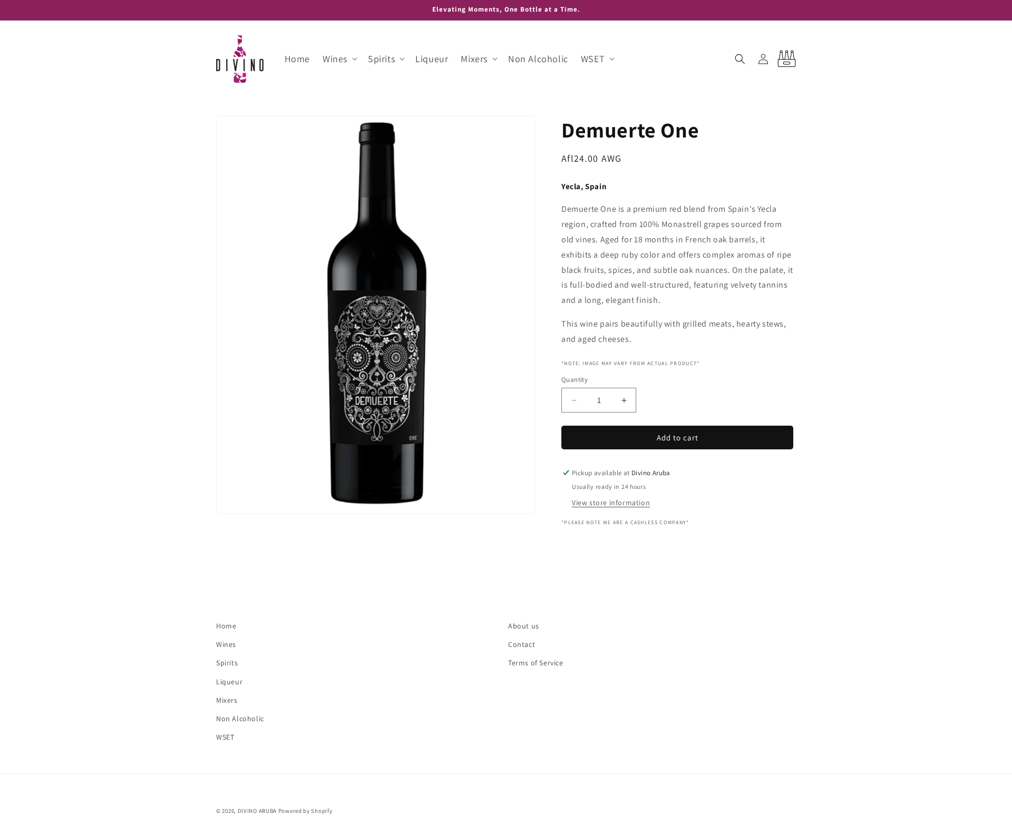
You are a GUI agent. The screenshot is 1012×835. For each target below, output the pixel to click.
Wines (226, 644)
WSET (225, 737)
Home (226, 626)
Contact (521, 644)
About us (523, 626)
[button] (339, 58)
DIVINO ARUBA (257, 810)
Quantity (574, 379)
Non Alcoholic (240, 718)
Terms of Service (535, 663)
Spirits (227, 663)
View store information (611, 502)
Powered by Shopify (305, 810)
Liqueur (229, 681)
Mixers (227, 700)
